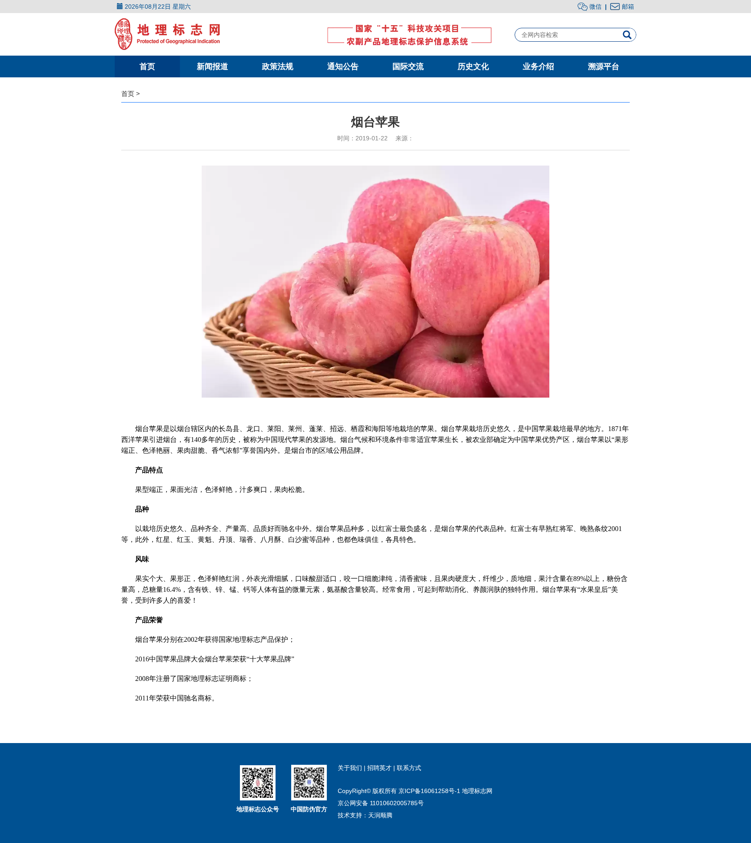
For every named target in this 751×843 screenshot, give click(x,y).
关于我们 (351, 767)
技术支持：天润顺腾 (365, 815)
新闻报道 (212, 66)
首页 (147, 66)
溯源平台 (603, 66)
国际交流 (408, 66)
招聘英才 (380, 767)
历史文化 (473, 66)
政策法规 (277, 66)
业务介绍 (538, 66)
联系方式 (409, 767)
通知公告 (343, 66)
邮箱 (628, 6)
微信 (594, 6)
